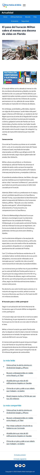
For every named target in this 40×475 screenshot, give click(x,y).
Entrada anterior (20, 455)
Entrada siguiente (20, 459)
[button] (24, 5)
